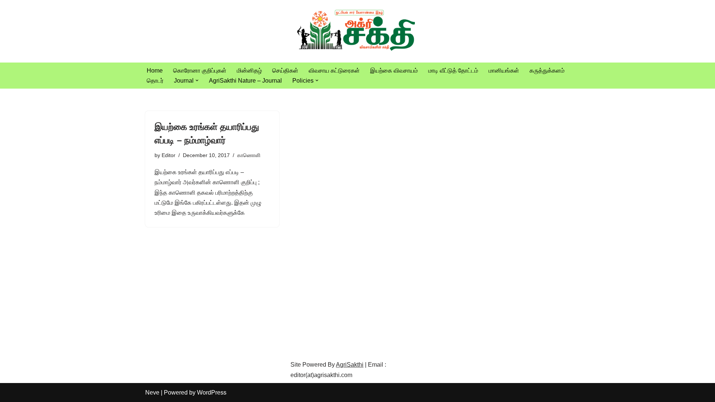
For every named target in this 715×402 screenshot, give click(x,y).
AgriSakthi (349, 364)
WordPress (211, 392)
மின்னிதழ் (249, 70)
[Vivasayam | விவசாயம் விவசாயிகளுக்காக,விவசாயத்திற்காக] (357, 31)
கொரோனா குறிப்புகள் (199, 70)
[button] (197, 80)
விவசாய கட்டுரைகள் (334, 70)
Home (155, 70)
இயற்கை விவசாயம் (394, 70)
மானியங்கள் (504, 70)
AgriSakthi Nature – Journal (245, 80)
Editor (168, 155)
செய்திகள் (285, 70)
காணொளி (248, 155)
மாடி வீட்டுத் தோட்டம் (453, 70)
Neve (152, 392)
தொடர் (155, 80)
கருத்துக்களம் (547, 70)
